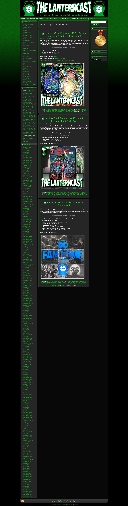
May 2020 (26, 270)
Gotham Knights (52, 282)
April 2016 (26, 351)
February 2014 (27, 394)
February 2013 (27, 412)
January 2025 (27, 178)
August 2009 (27, 481)
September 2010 (28, 460)
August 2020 (27, 265)
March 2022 (26, 234)
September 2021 (28, 244)
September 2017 (28, 323)
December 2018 (27, 298)
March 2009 (26, 489)
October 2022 (27, 223)
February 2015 (27, 374)
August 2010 (27, 461)
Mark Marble (60, 111)
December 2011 (27, 435)
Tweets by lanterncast (98, 53)
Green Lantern (72, 110)
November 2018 (27, 300)
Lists (24, 63)
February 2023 (27, 216)
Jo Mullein (80, 110)
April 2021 (26, 252)
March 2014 (26, 392)
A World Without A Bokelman (28, 25)
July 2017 (26, 326)
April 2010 (26, 468)
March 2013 (26, 410)
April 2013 (26, 409)
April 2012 (26, 428)
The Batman (63, 284)
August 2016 (27, 344)
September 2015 (28, 362)
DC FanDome (53, 110)
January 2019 (27, 297)
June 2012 (26, 425)
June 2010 (26, 464)
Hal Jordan (80, 193)
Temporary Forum (69, 500)
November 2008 (27, 496)
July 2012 (26, 423)
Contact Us (60, 500)
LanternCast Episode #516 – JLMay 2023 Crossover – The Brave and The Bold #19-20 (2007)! (29, 106)
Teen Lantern (68, 111)
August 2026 (27, 147)
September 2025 (28, 165)
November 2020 (27, 261)
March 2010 (26, 469)
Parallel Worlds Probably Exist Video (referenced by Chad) (57, 60)
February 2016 (27, 354)
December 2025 (27, 160)
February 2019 (27, 295)
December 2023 (27, 200)
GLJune (25, 48)
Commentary (27, 32)
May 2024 (26, 191)
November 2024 (27, 181)
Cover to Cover (27, 35)
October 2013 (27, 400)
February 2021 (27, 256)
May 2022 (26, 231)
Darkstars (26, 38)
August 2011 (27, 441)
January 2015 (27, 376)
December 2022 (27, 219)
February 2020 (27, 275)
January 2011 (27, 453)
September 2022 (28, 224)
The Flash (70, 284)
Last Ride (66, 194)
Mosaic (25, 65)
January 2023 (27, 218)
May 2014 (26, 389)
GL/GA (25, 47)
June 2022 (26, 229)
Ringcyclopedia (27, 76)
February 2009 (27, 491)
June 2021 (26, 249)
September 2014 (28, 382)
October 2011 (27, 438)
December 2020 (27, 259)
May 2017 (26, 330)
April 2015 (26, 371)
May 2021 (26, 251)
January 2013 (27, 413)
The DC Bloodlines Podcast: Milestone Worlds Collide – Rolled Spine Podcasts (29, 99)
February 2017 (27, 335)
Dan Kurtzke (45, 110)
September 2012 (28, 420)
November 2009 (27, 476)
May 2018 (26, 310)
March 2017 (26, 333)
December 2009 (27, 474)
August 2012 (27, 422)
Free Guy (64, 193)
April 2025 (26, 173)
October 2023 (27, 203)
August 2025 (27, 167)
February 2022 (27, 236)
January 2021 (27, 257)
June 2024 (26, 190)
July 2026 (26, 149)
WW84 (63, 285)
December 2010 (27, 455)
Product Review (28, 74)
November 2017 (27, 320)
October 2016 (27, 341)
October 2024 (27, 183)
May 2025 (26, 172)
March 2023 (26, 214)
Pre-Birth (26, 73)
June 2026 (26, 150)
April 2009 (26, 488)
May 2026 (26, 152)
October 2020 (27, 262)
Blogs (25, 30)
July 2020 (26, 267)
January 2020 (27, 277)
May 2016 (26, 349)
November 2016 (27, 339)
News (25, 68)
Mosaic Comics (60, 58)
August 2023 (27, 206)
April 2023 (26, 213)
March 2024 (26, 195)
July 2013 (26, 404)
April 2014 (26, 390)
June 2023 (26, 210)
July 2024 (26, 188)
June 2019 (26, 288)
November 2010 (27, 456)
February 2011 (27, 451)
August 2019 (27, 285)
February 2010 (27, 471)
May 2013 (26, 407)
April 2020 (26, 272)
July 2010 (26, 463)
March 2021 (26, 254)
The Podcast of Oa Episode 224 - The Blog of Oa (28, 112)
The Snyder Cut (78, 284)
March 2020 (26, 274)
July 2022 (26, 228)
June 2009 (26, 484)
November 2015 (27, 359)
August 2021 (27, 246)
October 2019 (27, 282)
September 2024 (28, 185)
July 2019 (26, 287)
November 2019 (27, 280)
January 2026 (27, 158)
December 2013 (27, 397)
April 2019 (26, 292)
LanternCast (26, 60)
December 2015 (27, 358)
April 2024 (26, 193)
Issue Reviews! (27, 58)
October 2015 (27, 361)
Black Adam (71, 281)
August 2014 (27, 384)
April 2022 (26, 232)
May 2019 (26, 290)
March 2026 (26, 155)
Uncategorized (27, 82)
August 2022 (27, 226)
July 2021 (26, 247)
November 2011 (27, 437)
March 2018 (26, 313)
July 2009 (26, 483)
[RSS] (22, 501)
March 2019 (26, 293)
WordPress (57, 504)
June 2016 (26, 348)
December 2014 (27, 377)
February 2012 (27, 432)
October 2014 (27, 381)
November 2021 (27, 241)
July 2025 (26, 168)
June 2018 (26, 308)
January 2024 (27, 198)
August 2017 (27, 325)
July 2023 (26, 208)
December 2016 (27, 338)
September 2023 (28, 205)
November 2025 (27, 162)
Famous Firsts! (27, 43)
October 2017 (27, 321)
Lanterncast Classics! (29, 61)
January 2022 (27, 237)
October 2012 (27, 418)
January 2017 (27, 336)
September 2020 (28, 264)
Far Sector (26, 45)
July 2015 (26, 366)
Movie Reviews (27, 66)
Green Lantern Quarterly (27, 52)
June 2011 (26, 445)
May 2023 (26, 211)
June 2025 (26, 170)
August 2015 (27, 364)
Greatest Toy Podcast (29, 50)
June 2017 (26, 328)
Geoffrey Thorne (62, 110)
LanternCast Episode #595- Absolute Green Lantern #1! (29, 93)
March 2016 (26, 353)
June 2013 (26, 405)
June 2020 (26, 269)
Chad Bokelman (82, 109)
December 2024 (27, 180)
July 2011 (26, 443)
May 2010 (26, 466)
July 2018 (26, 307)
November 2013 (27, 399)
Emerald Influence (28, 42)
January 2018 (27, 316)
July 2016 (26, 346)
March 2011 (26, 450)
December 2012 (27, 415)
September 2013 (28, 402)
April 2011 (26, 448)
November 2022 (27, 221)
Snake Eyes (80, 194)
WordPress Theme (65, 504)
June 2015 (26, 367)
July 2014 (26, 386)
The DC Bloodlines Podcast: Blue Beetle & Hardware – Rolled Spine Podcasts (29, 124)
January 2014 (27, 395)
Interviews (26, 56)
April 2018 (26, 312)
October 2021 (27, 242)
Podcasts (26, 71)
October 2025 (27, 163)
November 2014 (27, 379)
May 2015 (26, 369)
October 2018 (27, 302)
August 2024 (27, 186)
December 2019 (27, 279)
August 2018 (27, 305)
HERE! (56, 56)
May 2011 (26, 446)
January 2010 (27, 473)
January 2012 (27, 433)
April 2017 (26, 331)
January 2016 (27, 356)
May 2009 (26, 486)
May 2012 (26, 427)
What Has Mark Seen (29, 84)
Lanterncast (52, 111)
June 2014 (26, 387)
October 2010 (27, 458)
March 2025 (26, 175)
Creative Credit (27, 37)
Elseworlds (26, 40)
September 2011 (28, 440)
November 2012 (27, 417)
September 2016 (28, 343)
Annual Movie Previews (27, 28)
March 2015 (26, 372)
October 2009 (27, 478)
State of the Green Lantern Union (28, 80)
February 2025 (27, 177)
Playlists (26, 69)
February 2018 (27, 315)
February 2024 (27, 196)
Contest (25, 33)
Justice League (50, 194)
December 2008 (27, 494)
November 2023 (27, 201)
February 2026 (27, 157)
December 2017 (27, 318)
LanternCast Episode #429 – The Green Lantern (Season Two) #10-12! (29, 139)
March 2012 (26, 430)
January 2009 (27, 493)
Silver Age (26, 78)
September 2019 (28, 283)
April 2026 (26, 154)
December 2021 (27, 239)
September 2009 (28, 479)
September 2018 (28, 303)
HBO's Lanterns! (28, 55)
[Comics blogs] (100, 48)
